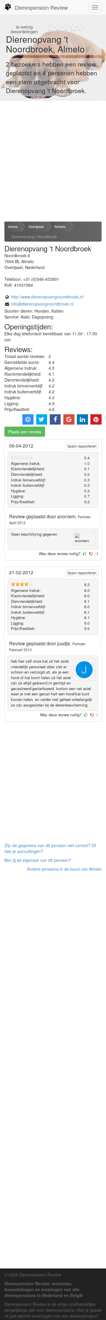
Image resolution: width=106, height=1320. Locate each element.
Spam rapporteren (82, 445)
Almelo (60, 226)
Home (13, 226)
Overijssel (36, 226)
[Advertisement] (53, 161)
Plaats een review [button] (24, 432)
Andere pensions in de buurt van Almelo (64, 869)
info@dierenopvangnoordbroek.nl (42, 304)
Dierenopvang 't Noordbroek (34, 236)
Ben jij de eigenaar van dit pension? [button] (37, 860)
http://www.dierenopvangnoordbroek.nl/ (47, 297)
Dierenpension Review (41, 7)
